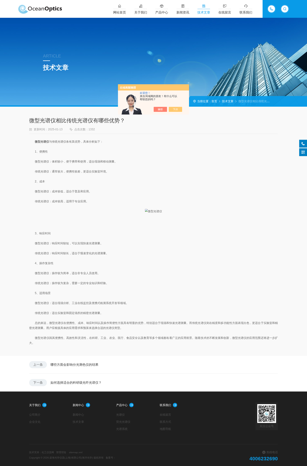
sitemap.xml (75, 452)
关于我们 (140, 12)
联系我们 (245, 12)
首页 (214, 101)
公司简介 (35, 414)
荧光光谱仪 (123, 421)
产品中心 (161, 12)
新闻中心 (78, 405)
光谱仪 (120, 414)
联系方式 (165, 421)
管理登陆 (61, 452)
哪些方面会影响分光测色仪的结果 (74, 364)
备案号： (111, 457)
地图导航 (165, 428)
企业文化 (35, 421)
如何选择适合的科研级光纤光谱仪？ (76, 382)
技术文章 (203, 12)
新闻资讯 (182, 12)
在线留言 (224, 12)
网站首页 (119, 12)
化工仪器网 (48, 452)
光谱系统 (122, 428)
